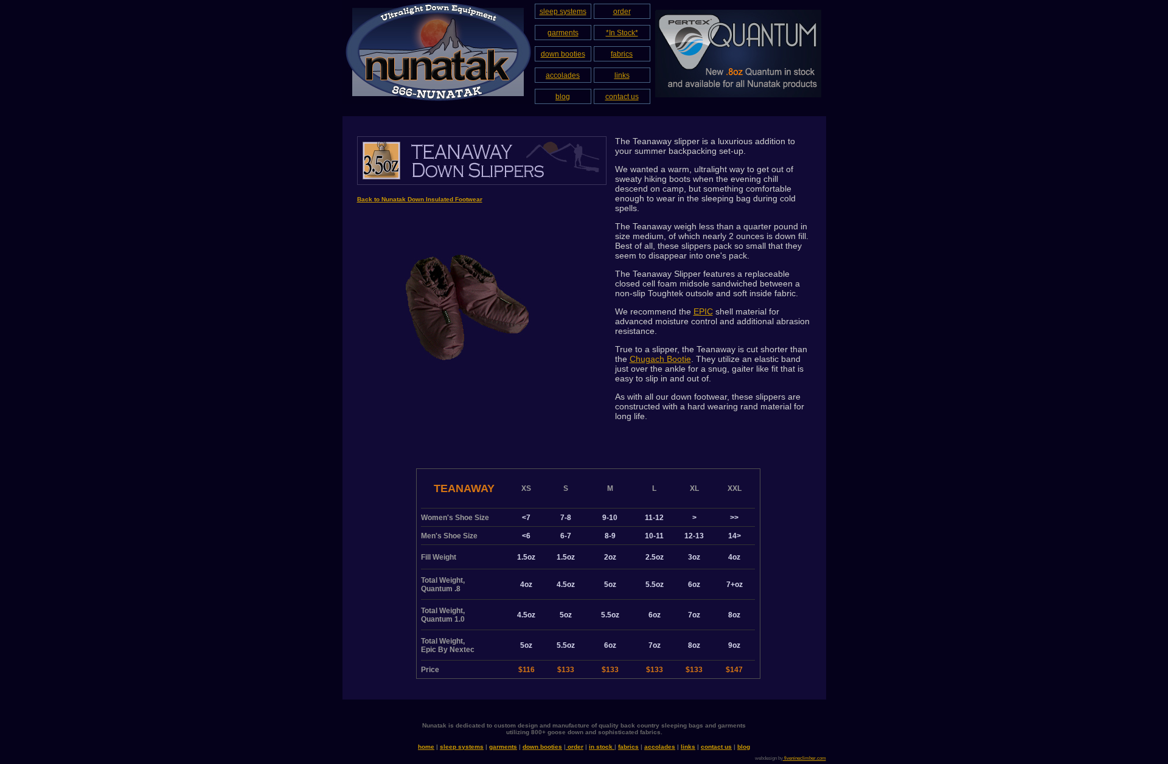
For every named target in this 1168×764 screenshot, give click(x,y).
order (622, 11)
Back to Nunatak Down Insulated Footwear (419, 199)
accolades (563, 75)
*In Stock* (622, 33)
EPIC (703, 311)
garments (563, 33)
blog (562, 96)
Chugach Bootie (660, 359)
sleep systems (563, 11)
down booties (563, 54)
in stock (601, 746)
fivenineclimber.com (804, 758)
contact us (622, 96)
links (622, 75)
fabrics (622, 54)
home (426, 746)
